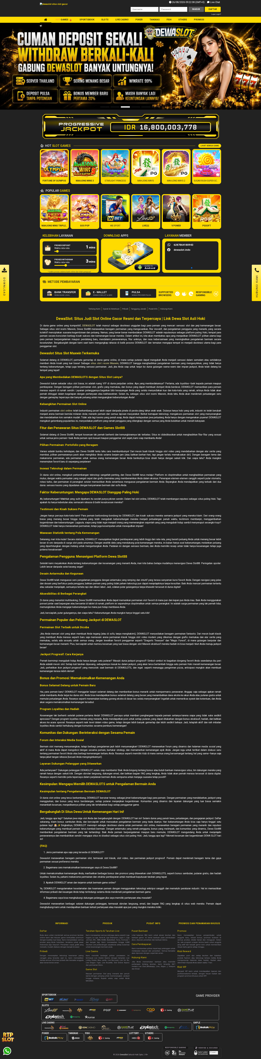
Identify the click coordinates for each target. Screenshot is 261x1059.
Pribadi (125, 309)
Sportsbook (87, 19)
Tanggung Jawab (138, 309)
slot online (66, 410)
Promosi (199, 19)
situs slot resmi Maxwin (105, 363)
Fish (169, 19)
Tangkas (155, 19)
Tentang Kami (94, 309)
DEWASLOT (88, 325)
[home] (45, 19)
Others (182, 19)
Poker (139, 19)
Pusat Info (153, 309)
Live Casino (122, 19)
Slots (104, 19)
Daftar (213, 9)
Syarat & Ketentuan (111, 309)
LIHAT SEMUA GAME (210, 146)
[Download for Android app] (146, 267)
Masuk (196, 9)
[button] (245, 66)
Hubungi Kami (166, 309)
